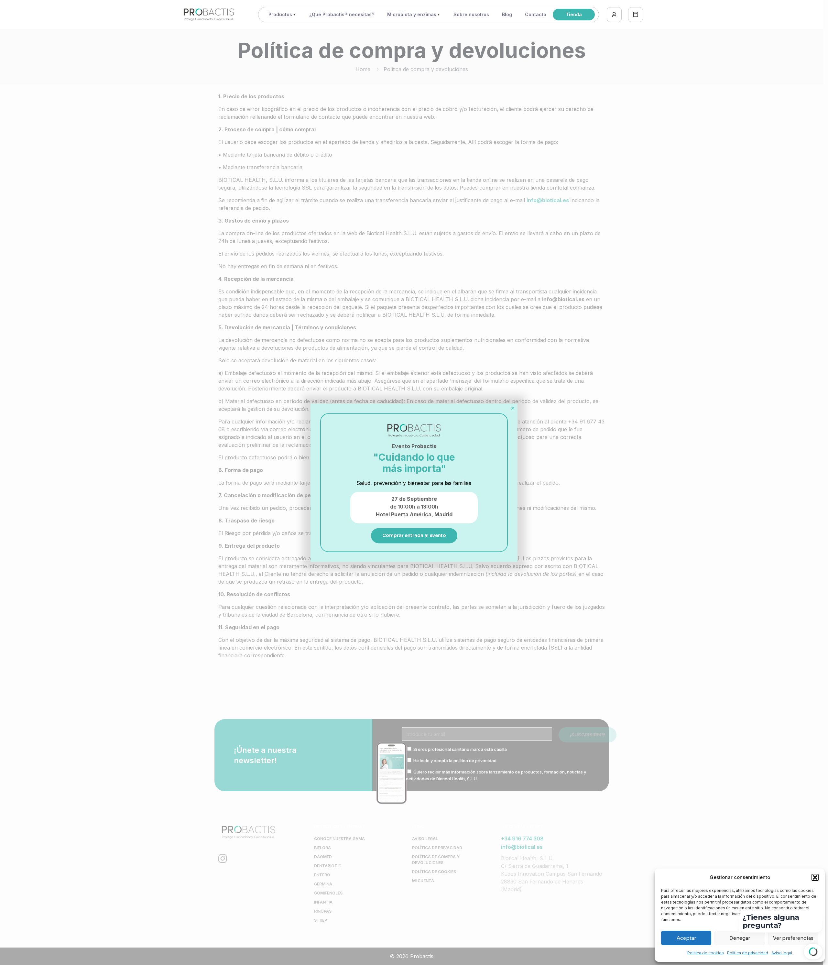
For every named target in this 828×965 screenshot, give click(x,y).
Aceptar (686, 938)
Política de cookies (705, 952)
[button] (815, 877)
